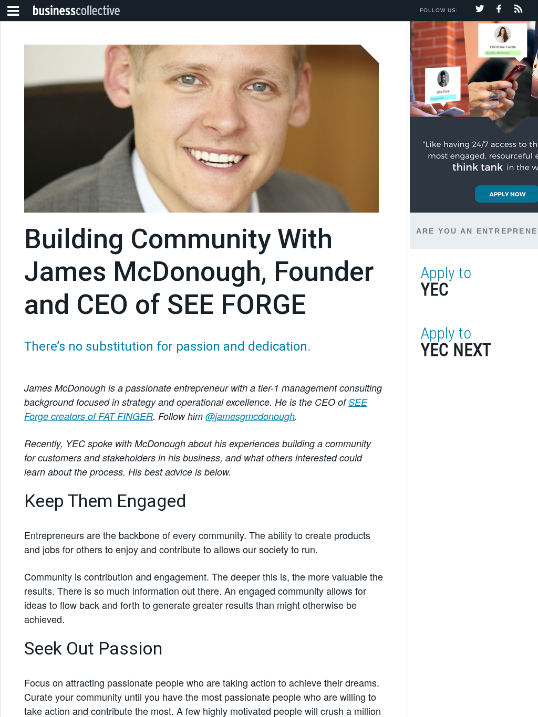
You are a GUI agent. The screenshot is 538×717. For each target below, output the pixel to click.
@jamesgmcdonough (250, 416)
